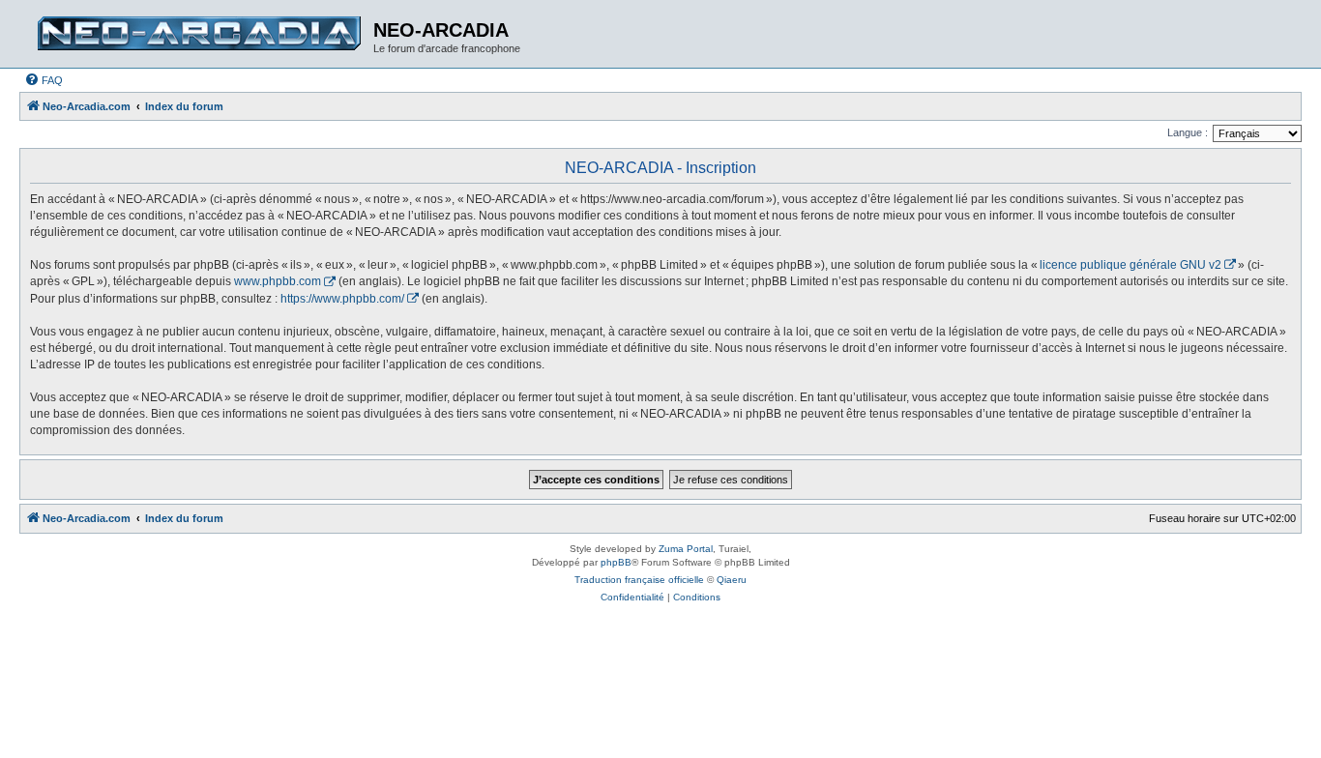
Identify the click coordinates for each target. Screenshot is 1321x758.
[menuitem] (43, 80)
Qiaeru (732, 579)
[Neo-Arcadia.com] (198, 34)
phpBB (616, 562)
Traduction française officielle (639, 579)
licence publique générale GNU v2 (1130, 265)
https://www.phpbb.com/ (342, 299)
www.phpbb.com (277, 281)
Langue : (1187, 132)
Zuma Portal (686, 548)
